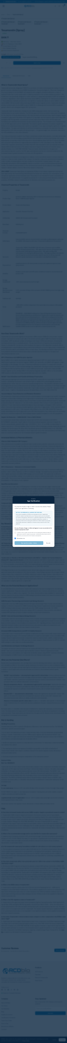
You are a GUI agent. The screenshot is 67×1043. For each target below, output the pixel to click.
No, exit (48, 543)
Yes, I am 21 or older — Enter (29, 543)
